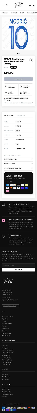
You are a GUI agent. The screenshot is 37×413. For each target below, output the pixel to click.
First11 (9, 404)
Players (4, 326)
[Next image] (32, 33)
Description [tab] (21, 115)
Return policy (6, 355)
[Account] (30, 5)
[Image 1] (17, 53)
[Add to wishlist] (31, 60)
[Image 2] (18, 53)
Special (4, 331)
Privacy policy (6, 357)
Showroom (5, 379)
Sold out (18, 79)
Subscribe (18, 269)
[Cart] (33, 5)
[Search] (7, 5)
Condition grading (8, 350)
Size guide (5, 348)
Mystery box (6, 335)
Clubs (22, 12)
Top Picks (14, 12)
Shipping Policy (7, 360)
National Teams (7, 323)
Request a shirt (6, 391)
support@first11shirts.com (10, 300)
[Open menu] (3, 5)
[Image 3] (19, 53)
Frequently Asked (7, 352)
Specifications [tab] (9, 115)
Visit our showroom (9, 306)
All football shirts (7, 316)
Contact (4, 345)
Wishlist (4, 396)
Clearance (5, 328)
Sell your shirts (6, 389)
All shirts (5, 12)
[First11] (7, 282)
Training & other (7, 333)
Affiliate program (7, 394)
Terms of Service (7, 362)
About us (5, 374)
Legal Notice (6, 364)
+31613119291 (6, 298)
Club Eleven (6, 377)
